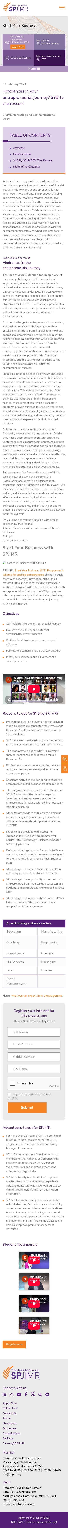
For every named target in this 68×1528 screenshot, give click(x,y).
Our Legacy (9, 1428)
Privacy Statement (47, 1522)
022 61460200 (32, 1470)
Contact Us (9, 1413)
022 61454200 (12, 1470)
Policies (31, 1522)
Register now (14, 1344)
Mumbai (8, 1452)
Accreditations (11, 1433)
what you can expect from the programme (36, 996)
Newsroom (9, 1423)
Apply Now (18, 46)
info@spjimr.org (12, 1474)
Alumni (7, 1418)
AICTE (21, 1522)
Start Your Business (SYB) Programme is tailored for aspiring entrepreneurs (33, 573)
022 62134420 (52, 1470)
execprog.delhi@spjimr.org (18, 1504)
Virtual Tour (10, 1408)
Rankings (8, 1438)
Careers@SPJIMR (13, 1443)
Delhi (6, 1482)
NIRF (13, 1522)
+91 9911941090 (13, 1500)
